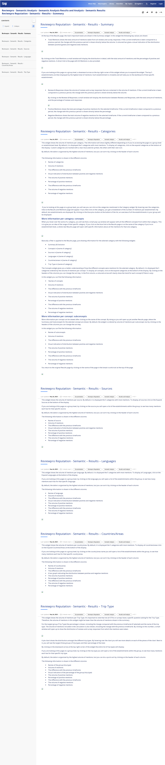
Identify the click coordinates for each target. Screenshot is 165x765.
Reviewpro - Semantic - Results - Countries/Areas (13, 64)
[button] (147, 4)
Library (111, 3)
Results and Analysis (124, 32)
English (138, 3)
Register (153, 3)
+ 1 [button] (134, 32)
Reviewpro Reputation (94, 32)
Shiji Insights (102, 3)
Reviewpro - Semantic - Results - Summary (16, 33)
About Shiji (92, 3)
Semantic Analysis (109, 32)
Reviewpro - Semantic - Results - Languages (16, 56)
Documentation (79, 32)
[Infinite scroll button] (33, 26)
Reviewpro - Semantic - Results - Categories (16, 41)
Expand (7, 26)
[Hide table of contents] (33, 20)
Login (161, 3)
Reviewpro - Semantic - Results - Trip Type (16, 72)
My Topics (128, 3)
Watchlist (119, 3)
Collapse (16, 26)
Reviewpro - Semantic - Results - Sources (15, 49)
